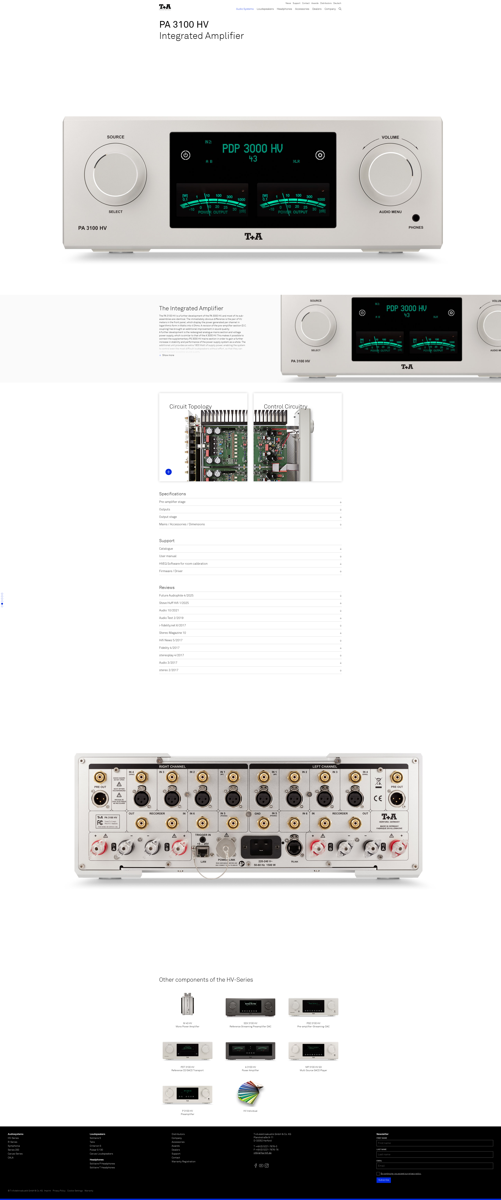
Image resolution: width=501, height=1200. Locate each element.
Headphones (284, 9)
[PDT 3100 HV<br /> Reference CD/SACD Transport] (187, 1053)
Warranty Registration (183, 1161)
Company (330, 9)
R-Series (12, 1142)
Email (379, 1161)
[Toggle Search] (340, 9)
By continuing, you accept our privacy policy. (401, 1174)
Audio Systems (245, 9)
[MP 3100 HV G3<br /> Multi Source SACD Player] (313, 1053)
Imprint (47, 1191)
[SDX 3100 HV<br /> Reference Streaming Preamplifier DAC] (250, 1009)
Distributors (326, 3)
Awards (314, 3)
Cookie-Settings (75, 1191)
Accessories (302, 9)
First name (382, 1138)
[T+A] (165, 6)
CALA (10, 1158)
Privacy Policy (59, 1191)
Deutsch (337, 3)
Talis (92, 1142)
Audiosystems (15, 1134)
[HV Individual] (250, 1097)
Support (296, 3)
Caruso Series (15, 1154)
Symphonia (14, 1146)
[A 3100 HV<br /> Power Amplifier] (250, 1053)
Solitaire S (95, 1138)
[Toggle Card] (168, 472)
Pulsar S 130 (96, 1150)
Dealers (316, 9)
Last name (382, 1149)
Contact (306, 3)
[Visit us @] (256, 1165)
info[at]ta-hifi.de (263, 1153)
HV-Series (13, 1138)
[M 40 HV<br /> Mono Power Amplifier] (187, 1009)
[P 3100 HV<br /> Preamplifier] (187, 1097)
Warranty (89, 1191)
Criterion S (95, 1146)
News (288, 3)
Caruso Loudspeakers (101, 1154)
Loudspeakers (265, 9)
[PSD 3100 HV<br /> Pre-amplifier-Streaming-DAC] (313, 1009)
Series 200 (13, 1150)
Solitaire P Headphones (102, 1164)
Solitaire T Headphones (102, 1167)
